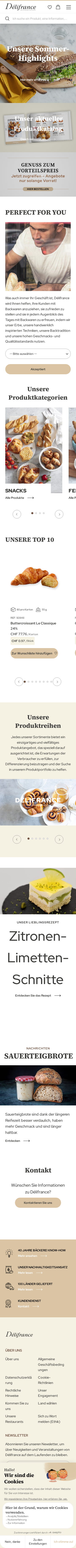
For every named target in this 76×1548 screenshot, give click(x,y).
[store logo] (20, 6)
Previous (17, 514)
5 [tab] (40, 682)
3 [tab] (40, 513)
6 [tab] (44, 682)
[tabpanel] (38, 813)
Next (59, 514)
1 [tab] (32, 513)
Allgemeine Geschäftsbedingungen (51, 1364)
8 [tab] (51, 682)
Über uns (12, 1359)
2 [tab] (36, 513)
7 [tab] (47, 682)
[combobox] (38, 19)
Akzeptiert (38, 369)
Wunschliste (49, 7)
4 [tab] (44, 513)
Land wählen (47, 1403)
